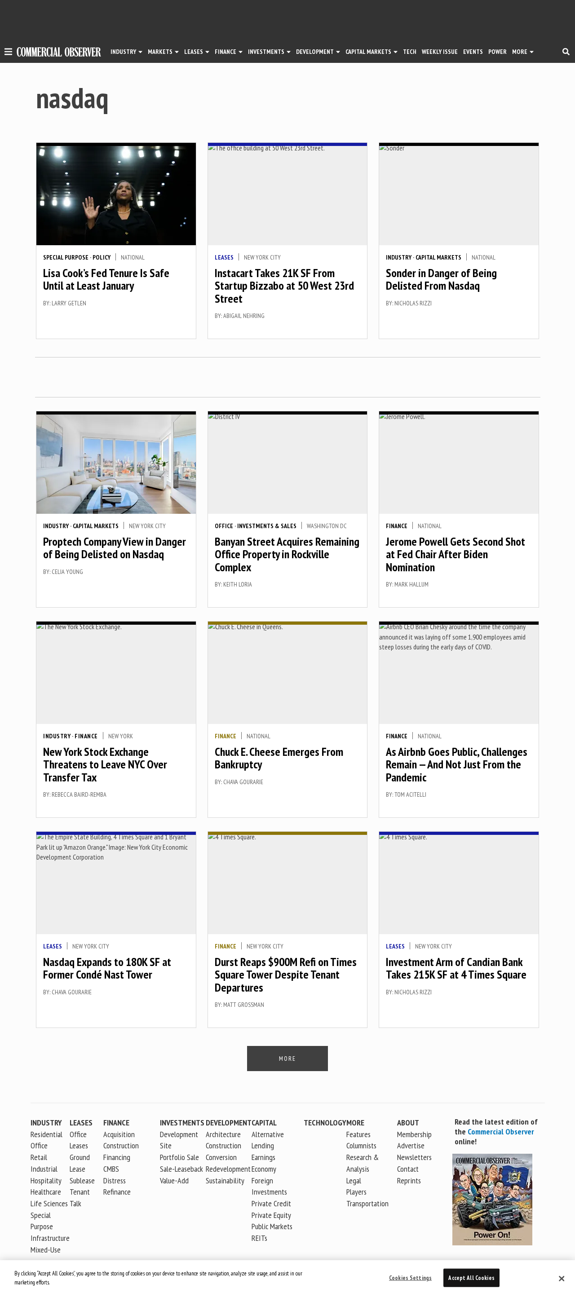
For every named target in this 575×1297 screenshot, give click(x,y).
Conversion (221, 1157)
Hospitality (46, 1180)
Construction (223, 1145)
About (408, 1122)
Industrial (44, 1169)
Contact (408, 1169)
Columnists (361, 1145)
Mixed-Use (46, 1249)
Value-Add (174, 1180)
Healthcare (46, 1192)
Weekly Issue (440, 52)
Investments (266, 52)
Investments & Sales (266, 526)
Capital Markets (368, 52)
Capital (264, 1122)
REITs (259, 1238)
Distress (114, 1180)
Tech (409, 52)
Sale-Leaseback (181, 1169)
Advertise (411, 1145)
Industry (398, 257)
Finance (225, 52)
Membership (414, 1134)
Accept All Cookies (471, 1278)
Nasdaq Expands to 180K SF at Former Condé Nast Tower (107, 968)
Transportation (367, 1203)
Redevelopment (228, 1169)
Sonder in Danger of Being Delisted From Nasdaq (441, 279)
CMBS (111, 1169)
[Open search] (566, 52)
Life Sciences (49, 1203)
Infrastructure (50, 1238)
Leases (193, 52)
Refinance (117, 1192)
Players (356, 1192)
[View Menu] (8, 53)
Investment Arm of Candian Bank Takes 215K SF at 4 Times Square (456, 968)
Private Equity (271, 1215)
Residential (46, 1134)
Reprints (409, 1180)
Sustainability (225, 1180)
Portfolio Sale (179, 1157)
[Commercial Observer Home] (59, 52)
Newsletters (414, 1157)
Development (315, 52)
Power (497, 52)
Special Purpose (65, 257)
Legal (353, 1180)
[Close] (561, 1279)
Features (358, 1134)
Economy (264, 1169)
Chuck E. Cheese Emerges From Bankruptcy (279, 758)
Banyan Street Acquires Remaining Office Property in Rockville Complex (287, 554)
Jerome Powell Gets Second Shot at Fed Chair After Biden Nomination (455, 554)
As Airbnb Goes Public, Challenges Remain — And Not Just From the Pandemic (456, 764)
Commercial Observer (501, 1131)
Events (473, 52)
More (519, 52)
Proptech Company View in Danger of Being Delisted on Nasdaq (114, 548)
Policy (102, 257)
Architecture (223, 1134)
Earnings (263, 1157)
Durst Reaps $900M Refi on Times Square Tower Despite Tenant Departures (286, 974)
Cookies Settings (410, 1278)
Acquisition (119, 1134)
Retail (39, 1157)
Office (224, 526)
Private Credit (271, 1203)
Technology (325, 1122)
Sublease (82, 1180)
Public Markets (272, 1226)
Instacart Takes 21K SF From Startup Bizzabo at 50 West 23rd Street (284, 285)
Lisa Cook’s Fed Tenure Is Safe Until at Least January (106, 279)
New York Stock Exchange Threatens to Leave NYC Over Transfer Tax (105, 764)
